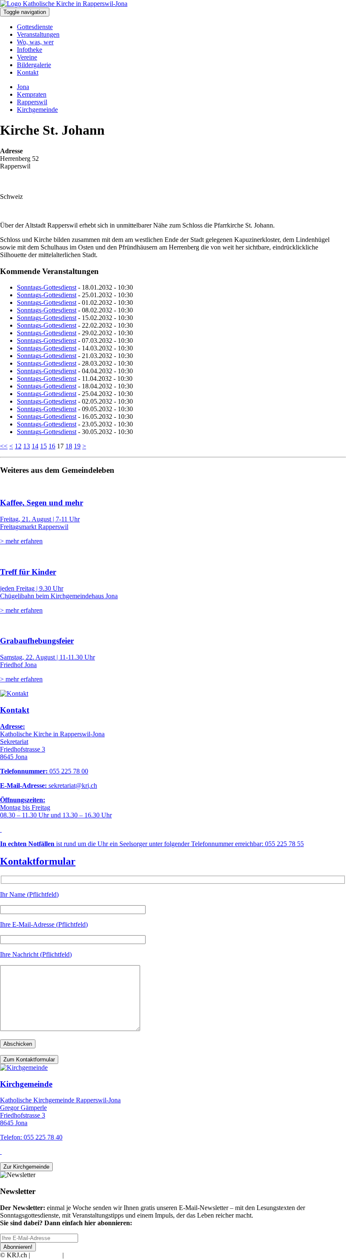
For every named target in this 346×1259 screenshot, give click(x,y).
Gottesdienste (35, 26)
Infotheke (29, 49)
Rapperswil (32, 102)
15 (43, 446)
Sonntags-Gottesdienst (46, 287)
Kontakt (27, 72)
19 (77, 446)
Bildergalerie (34, 64)
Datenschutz (81, 1255)
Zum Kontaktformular (29, 1059)
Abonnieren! (17, 1247)
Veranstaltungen (38, 34)
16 (52, 446)
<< (4, 446)
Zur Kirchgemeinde (26, 1167)
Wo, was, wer (35, 42)
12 (18, 446)
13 (26, 446)
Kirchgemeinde (37, 109)
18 (68, 446)
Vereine (27, 57)
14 (35, 446)
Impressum (46, 1255)
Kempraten (31, 94)
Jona (23, 86)
